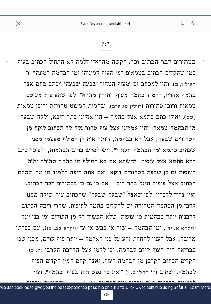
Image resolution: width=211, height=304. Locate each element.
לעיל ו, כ (185, 85)
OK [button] (107, 294)
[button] (181, 22)
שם (190, 118)
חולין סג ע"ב (126, 107)
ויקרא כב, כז (61, 228)
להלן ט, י (138, 273)
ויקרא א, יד (181, 228)
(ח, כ (37, 251)
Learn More (200, 287)
